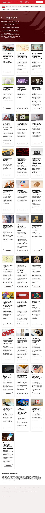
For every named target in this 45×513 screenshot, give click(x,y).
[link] (7, 2)
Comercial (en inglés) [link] (25, 6)
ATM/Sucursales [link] (15, 2)
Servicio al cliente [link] (21, 2)
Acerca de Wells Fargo (5, 491)
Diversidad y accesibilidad (25, 491)
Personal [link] (3, 6)
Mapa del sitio (38, 489)
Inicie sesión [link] (39, 2)
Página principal (34, 491)
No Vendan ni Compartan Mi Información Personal (28, 487)
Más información (8, 210)
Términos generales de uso (20, 489)
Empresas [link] (19, 6)
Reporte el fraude (30, 489)
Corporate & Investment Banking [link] (36, 6)
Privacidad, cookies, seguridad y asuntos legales (10, 487)
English (32, 2)
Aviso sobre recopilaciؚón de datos (7, 489)
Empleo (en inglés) (15, 491)
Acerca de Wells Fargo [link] (27, 2)
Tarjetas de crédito (6, 9)
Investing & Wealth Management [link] (11, 6)
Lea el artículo (8, 72)
